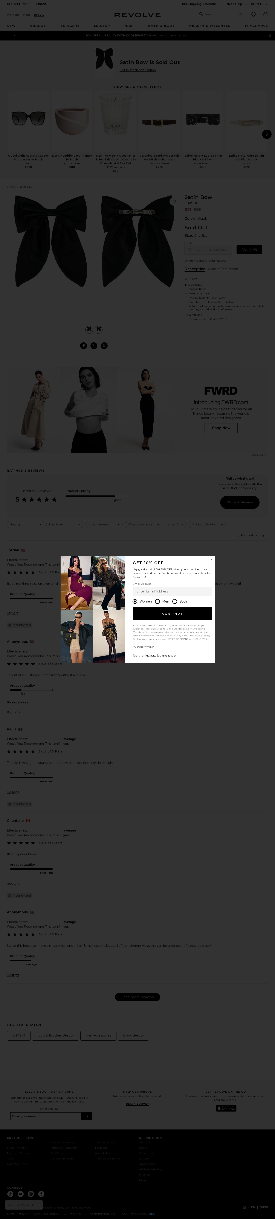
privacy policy (202, 635)
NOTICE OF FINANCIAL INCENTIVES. (187, 639)
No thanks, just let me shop (154, 656)
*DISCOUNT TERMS (143, 647)
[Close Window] (211, 559)
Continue (172, 614)
